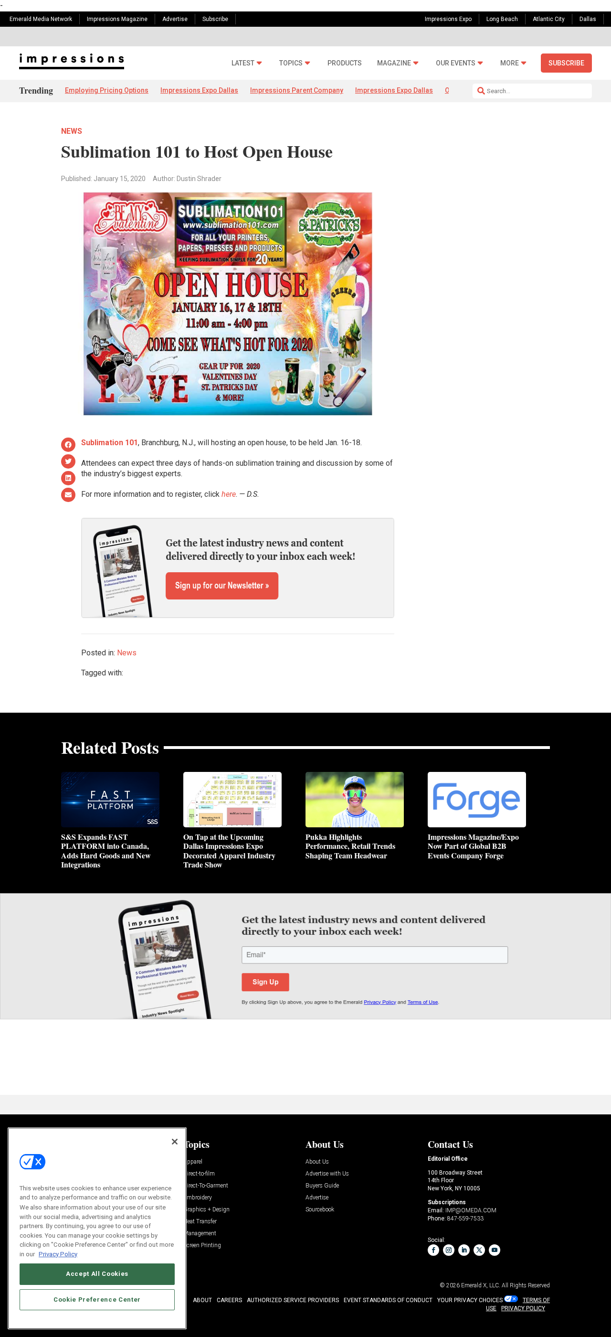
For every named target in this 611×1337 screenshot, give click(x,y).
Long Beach (502, 19)
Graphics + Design (206, 1210)
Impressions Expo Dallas (199, 90)
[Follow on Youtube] (494, 1250)
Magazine (394, 63)
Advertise (175, 19)
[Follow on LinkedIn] (464, 1250)
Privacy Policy (58, 1253)
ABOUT (202, 1300)
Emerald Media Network (41, 19)
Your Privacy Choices (470, 1300)
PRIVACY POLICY (523, 1308)
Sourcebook (320, 1210)
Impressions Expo (448, 19)
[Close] (174, 1141)
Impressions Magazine (117, 19)
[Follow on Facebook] (433, 1250)
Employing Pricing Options (106, 90)
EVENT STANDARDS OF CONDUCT (388, 1300)
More (509, 63)
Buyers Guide (322, 1186)
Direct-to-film (199, 1174)
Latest (243, 63)
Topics (291, 63)
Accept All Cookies (97, 1273)
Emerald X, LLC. (480, 1285)
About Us (317, 1162)
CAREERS (229, 1300)
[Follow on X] (479, 1250)
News (71, 131)
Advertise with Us (327, 1174)
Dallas (587, 19)
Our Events (455, 63)
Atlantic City (549, 19)
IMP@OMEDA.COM (470, 1210)
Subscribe (215, 19)
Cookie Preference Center (97, 1299)
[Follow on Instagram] (448, 1250)
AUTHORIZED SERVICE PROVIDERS (293, 1300)
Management (199, 1233)
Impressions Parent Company (296, 90)
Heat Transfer (200, 1222)
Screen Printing (202, 1245)
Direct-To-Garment (205, 1186)
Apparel (192, 1162)
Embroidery (197, 1198)
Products (344, 63)
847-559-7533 (465, 1218)
